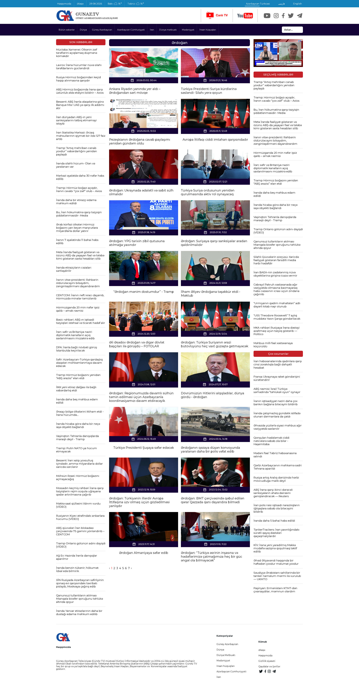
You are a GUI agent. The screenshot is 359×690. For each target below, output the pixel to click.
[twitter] (290, 16)
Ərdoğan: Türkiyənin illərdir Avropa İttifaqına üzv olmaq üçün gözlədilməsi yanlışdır (139, 502)
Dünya (83, 29)
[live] (217, 15)
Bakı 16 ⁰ (115, 3)
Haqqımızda (64, 3)
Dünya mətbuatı (168, 29)
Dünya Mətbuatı (226, 655)
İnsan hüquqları (207, 29)
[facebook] (283, 16)
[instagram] (276, 16)
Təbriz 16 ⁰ (135, 3)
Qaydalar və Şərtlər (269, 666)
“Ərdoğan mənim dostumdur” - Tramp (143, 292)
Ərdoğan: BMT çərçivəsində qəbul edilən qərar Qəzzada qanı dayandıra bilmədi (212, 500)
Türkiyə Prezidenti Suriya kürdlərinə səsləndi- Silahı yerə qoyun (209, 91)
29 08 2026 (95, 3)
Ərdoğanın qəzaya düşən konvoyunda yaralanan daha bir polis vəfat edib (210, 449)
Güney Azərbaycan (102, 29)
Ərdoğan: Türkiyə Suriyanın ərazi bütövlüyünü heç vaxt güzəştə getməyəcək (214, 344)
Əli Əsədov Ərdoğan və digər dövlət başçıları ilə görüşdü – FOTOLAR (136, 344)
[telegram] (299, 16)
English (297, 3)
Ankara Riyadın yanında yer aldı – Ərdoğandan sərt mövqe (134, 91)
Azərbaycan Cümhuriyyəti (131, 29)
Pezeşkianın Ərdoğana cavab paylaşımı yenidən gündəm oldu (139, 141)
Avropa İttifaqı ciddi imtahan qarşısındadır (215, 139)
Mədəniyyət (188, 29)
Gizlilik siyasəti (266, 661)
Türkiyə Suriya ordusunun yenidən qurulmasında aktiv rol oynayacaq (207, 192)
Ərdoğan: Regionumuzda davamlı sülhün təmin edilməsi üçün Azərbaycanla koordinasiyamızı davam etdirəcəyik (141, 397)
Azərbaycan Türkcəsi (258, 3)
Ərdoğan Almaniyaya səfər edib (143, 553)
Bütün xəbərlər (67, 29)
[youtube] (245, 16)
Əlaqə (80, 3)
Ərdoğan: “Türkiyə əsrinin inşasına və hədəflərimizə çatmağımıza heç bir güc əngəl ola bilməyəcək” (211, 556)
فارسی (281, 3)
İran (152, 29)
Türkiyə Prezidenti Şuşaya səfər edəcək (143, 448)
